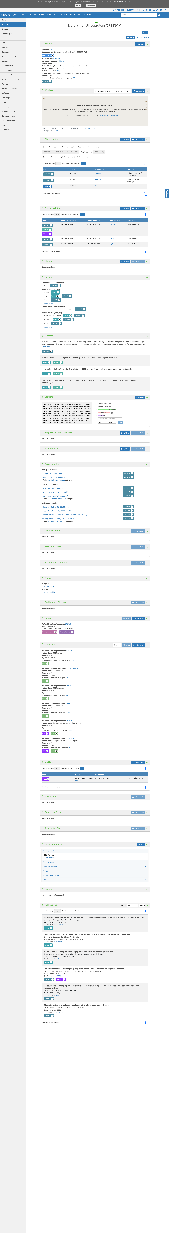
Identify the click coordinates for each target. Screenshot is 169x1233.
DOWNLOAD (143, 37)
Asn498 (98, 179)
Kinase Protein (67, 220)
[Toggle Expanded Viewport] (146, 107)
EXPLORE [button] (32, 15)
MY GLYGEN (119, 10)
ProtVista (125, 139)
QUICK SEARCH (45, 15)
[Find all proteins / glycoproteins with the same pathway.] (53, 586)
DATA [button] (63, 15)
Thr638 (97, 185)
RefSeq (55, 292)
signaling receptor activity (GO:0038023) (57, 519)
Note (129, 169)
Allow (78, 6)
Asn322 (98, 173)
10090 (70, 730)
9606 (70, 748)
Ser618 (112, 224)
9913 (68, 695)
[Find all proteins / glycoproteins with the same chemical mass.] (63, 68)
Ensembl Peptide (66, 632)
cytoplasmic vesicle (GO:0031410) (54, 492)
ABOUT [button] (87, 15)
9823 (68, 713)
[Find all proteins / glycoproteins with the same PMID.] (62, 925)
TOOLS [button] (71, 15)
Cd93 (53, 50)
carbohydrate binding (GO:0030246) (55, 511)
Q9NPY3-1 (70, 738)
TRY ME (56, 15)
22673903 (57, 976)
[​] (109, 418)
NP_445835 (61, 71)
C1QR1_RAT (56, 59)
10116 (74, 78)
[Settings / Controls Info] (146, 109)
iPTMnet (46, 234)
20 (57, 163)
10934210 (57, 995)
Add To (129, 37)
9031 (69, 678)
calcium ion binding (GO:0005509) (54, 507)
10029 (73, 660)
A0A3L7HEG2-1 (71, 651)
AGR (44, 733)
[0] (163, 15)
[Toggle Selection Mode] (146, 113)
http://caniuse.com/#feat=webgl (110, 115)
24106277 (57, 959)
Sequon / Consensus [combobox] (107, 422)
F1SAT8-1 (69, 703)
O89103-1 (69, 721)
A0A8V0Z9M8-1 (72, 668)
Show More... (49, 304)
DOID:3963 (79, 780)
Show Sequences (138, 618)
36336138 (57, 925)
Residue (98, 169)
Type (71, 169)
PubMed (46, 229)
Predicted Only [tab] (86, 152)
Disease (78, 774)
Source (46, 169)
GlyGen (47, 186)
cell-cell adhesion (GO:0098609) (53, 477)
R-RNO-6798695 (50, 592)
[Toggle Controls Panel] (146, 104)
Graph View (140, 44)
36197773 (57, 942)
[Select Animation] (44, 98)
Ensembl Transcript (49, 632)
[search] (155, 14)
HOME (24, 15)
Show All (141, 844)
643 (55, 63)
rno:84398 (48, 586)
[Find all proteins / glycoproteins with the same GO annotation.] (63, 474)
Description (99, 774)
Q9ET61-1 (62, 61)
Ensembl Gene (47, 55)
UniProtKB (46, 81)
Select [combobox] (116, 645)
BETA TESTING (134, 10)
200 (56, 911)
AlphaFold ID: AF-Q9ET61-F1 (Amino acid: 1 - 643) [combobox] (112, 91)
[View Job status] (159, 15)
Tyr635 (112, 244)
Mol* (56, 131)
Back (145, 33)
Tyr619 (112, 238)
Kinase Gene (92, 220)
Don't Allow (91, 6)
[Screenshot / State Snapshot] (146, 101)
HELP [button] (79, 15)
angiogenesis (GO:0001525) (52, 474)
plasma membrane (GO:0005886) (54, 496)
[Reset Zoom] (146, 98)
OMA (45, 663)
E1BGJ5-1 (69, 686)
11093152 (57, 1012)
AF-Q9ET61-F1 (90, 128)
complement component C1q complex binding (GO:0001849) (64, 515)
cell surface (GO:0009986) (51, 488)
